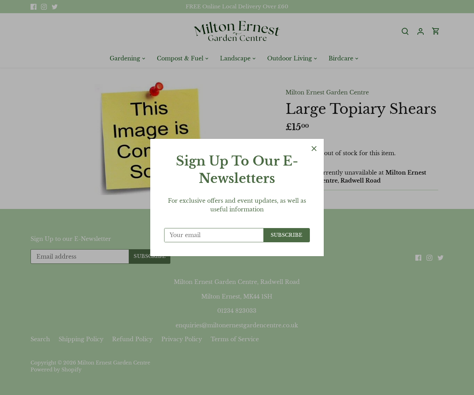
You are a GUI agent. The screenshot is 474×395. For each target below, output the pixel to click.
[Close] (314, 148)
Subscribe (286, 235)
